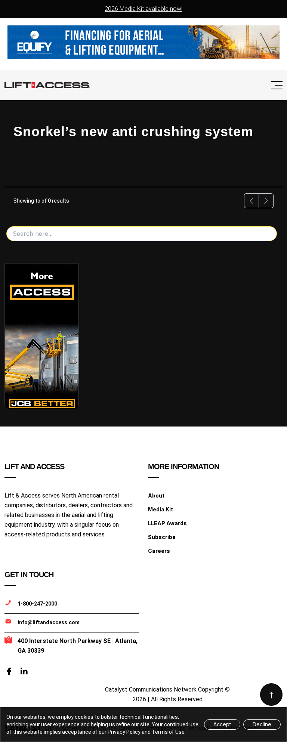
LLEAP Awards (167, 523)
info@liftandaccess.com (49, 622)
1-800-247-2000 (37, 604)
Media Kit (160, 509)
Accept (222, 724)
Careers (159, 551)
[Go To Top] (271, 694)
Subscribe (162, 537)
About (156, 495)
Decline (262, 724)
